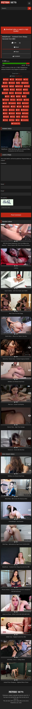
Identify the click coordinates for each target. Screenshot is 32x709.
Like (15, 42)
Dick (13, 96)
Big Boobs (25, 82)
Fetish (13, 99)
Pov (19, 116)
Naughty (26, 113)
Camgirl (6, 93)
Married (12, 110)
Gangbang (12, 103)
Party (26, 79)
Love (6, 110)
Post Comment (16, 215)
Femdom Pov (16, 123)
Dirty (25, 96)
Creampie (19, 93)
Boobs (6, 89)
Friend (27, 99)
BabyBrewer (18, 76)
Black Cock (20, 86)
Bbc (19, 82)
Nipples (7, 116)
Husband (26, 103)
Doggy (6, 79)
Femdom (6, 99)
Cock (12, 93)
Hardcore (19, 79)
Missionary (25, 110)
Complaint (17, 56)
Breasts (20, 89)
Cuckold (27, 93)
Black (12, 86)
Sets (8, 2)
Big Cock (5, 86)
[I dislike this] (20, 43)
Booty (13, 89)
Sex (18, 120)
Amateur (12, 82)
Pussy (6, 120)
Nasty (19, 113)
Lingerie (27, 106)
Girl (20, 103)
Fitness (20, 99)
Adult (6, 82)
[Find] (29, 8)
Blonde (27, 86)
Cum (8, 96)
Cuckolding (25, 120)
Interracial (6, 106)
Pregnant (25, 116)
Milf (18, 110)
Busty (26, 89)
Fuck (12, 79)
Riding (12, 120)
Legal (19, 106)
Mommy (12, 113)
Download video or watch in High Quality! (16, 30)
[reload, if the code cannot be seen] (7, 205)
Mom (6, 113)
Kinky (14, 106)
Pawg (13, 116)
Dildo (19, 96)
